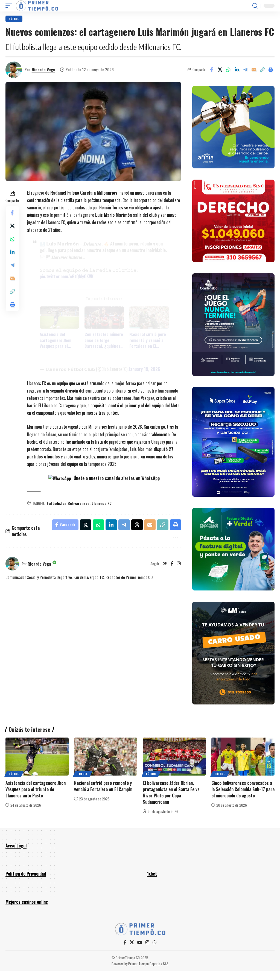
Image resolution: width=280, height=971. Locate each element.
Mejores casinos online (26, 902)
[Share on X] (220, 69)
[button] (10, 5)
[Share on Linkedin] (237, 69)
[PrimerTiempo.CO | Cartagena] (37, 5)
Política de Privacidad (25, 873)
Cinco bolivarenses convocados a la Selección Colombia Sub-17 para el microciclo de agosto (243, 789)
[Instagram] (178, 564)
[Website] (165, 564)
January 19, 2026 (144, 369)
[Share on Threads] (137, 524)
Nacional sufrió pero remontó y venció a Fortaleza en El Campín (147, 340)
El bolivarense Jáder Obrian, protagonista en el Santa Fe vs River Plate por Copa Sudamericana (171, 792)
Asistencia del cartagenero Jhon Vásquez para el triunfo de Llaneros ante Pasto (57, 340)
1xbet (152, 873)
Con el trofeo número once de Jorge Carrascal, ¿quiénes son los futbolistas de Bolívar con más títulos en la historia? (104, 340)
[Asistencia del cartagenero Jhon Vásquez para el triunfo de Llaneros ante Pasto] (37, 757)
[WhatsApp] (154, 942)
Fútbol (14, 19)
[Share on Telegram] (245, 69)
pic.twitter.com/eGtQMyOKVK (67, 276)
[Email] (254, 69)
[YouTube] (140, 942)
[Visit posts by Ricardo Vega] (13, 70)
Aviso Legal (16, 845)
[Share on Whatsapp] (228, 69)
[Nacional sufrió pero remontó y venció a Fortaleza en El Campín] (105, 757)
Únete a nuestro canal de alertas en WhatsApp (116, 478)
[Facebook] (172, 564)
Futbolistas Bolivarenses (68, 503)
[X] (131, 942)
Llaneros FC (102, 503)
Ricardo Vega (43, 69)
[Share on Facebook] (211, 69)
